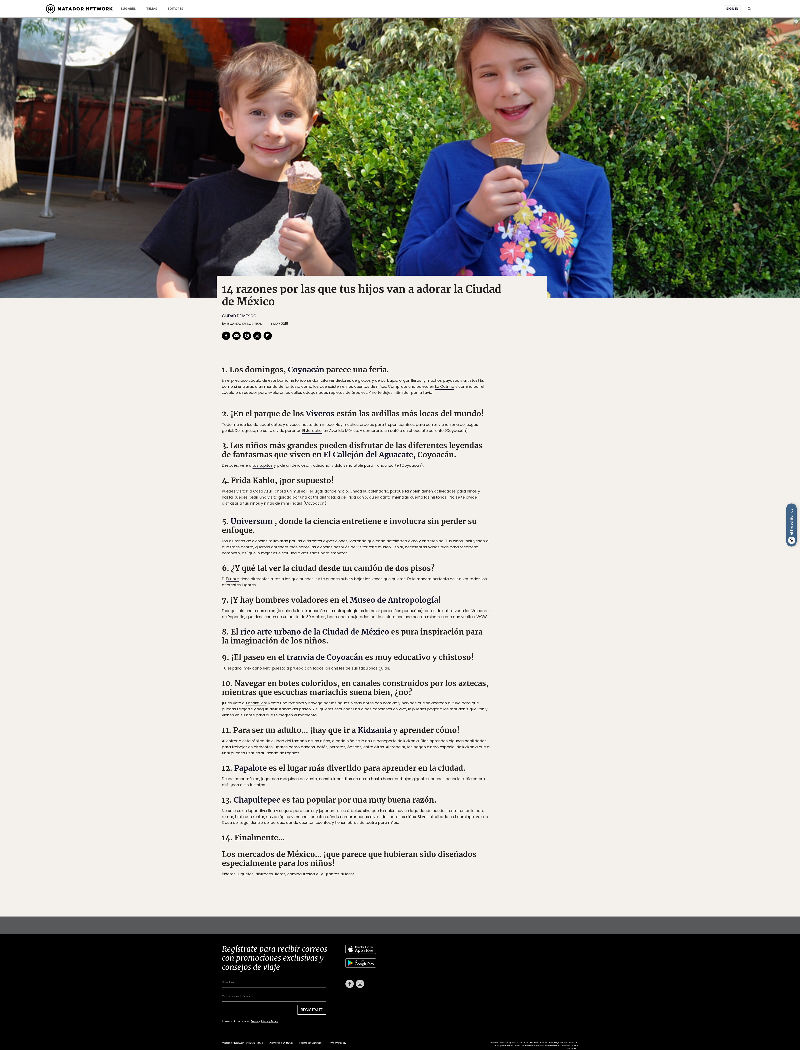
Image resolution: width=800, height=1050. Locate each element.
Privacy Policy (419, 553)
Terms (404, 553)
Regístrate (439, 542)
